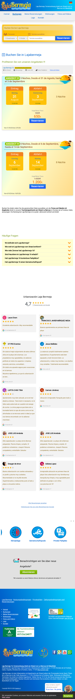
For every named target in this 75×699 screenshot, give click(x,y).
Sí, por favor (49, 689)
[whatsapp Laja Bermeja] (69, 654)
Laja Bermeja (7, 600)
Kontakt (41, 18)
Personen (11, 34)
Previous (71, 521)
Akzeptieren (68, 696)
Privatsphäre (37, 600)
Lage (33, 18)
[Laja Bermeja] (16, 5)
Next (74, 521)
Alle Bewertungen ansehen (37, 503)
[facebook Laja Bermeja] (54, 654)
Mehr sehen (6, 697)
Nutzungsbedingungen (22, 600)
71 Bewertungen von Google (41, 305)
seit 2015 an (69, 618)
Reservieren (63, 38)
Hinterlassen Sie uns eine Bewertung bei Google (37, 507)
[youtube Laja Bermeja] (64, 654)
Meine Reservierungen (33, 14)
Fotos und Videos (64, 14)
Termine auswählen (38, 34)
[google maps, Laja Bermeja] (59, 654)
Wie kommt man (42, 670)
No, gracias (57, 689)
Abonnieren (28, 572)
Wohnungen (50, 14)
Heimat (6, 14)
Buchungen (17, 14)
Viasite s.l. (18, 688)
